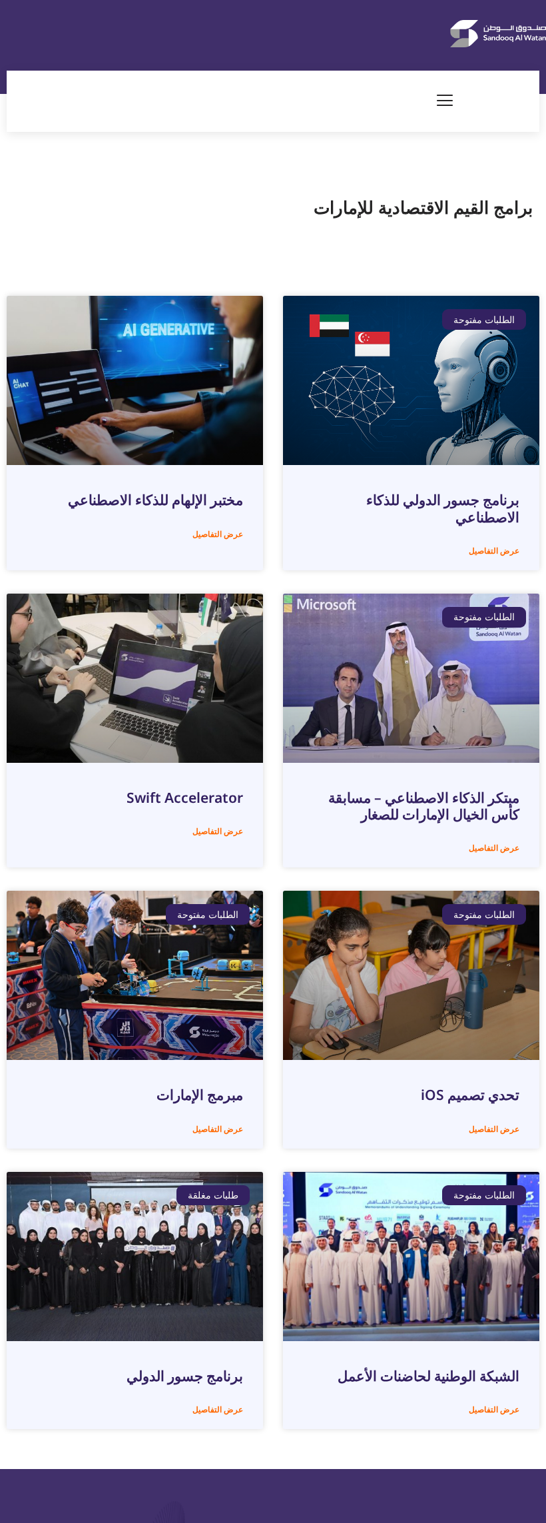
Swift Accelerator (185, 797)
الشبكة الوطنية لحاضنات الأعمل (428, 1375)
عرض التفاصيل (494, 550)
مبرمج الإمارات (199, 1094)
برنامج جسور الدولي (185, 1375)
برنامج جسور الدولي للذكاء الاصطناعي (442, 508)
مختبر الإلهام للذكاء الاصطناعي (155, 499)
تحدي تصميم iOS (470, 1094)
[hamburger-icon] (445, 101)
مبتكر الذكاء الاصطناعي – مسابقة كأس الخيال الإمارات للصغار (423, 805)
